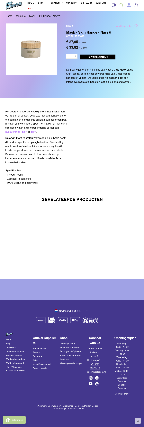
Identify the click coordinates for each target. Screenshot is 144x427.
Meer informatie (122, 393)
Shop (41, 2)
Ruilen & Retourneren (70, 355)
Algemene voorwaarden (49, 405)
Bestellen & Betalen (69, 347)
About (8, 339)
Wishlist (101, 2)
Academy (71, 2)
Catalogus (11, 347)
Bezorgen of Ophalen (70, 351)
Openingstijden (67, 343)
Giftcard (86, 2)
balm (33, 131)
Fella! (35, 360)
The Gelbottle (39, 348)
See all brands (40, 368)
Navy (69, 25)
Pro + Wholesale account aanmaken (15, 368)
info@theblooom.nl (96, 371)
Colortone (37, 356)
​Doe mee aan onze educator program (15, 353)
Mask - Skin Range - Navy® (44, 16)
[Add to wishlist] (135, 26)
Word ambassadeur (15, 358)
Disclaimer (68, 405)
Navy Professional (41, 364)
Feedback (65, 359)
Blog (8, 343)
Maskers (21, 16)
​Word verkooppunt (15, 362)
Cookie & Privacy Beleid (86, 405)
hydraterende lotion (16, 131)
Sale (30, 8)
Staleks (36, 352)
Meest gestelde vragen (71, 363)
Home (30, 2)
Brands (55, 2)
